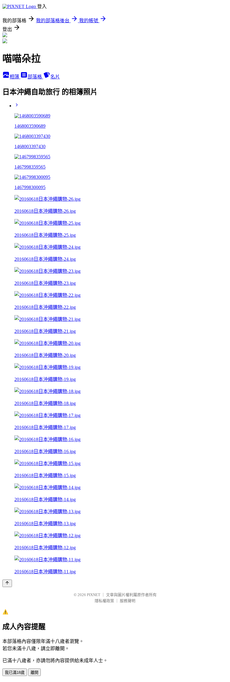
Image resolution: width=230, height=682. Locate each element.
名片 (55, 76)
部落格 (35, 76)
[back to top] (7, 583)
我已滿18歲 (15, 672)
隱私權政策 (104, 600)
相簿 (15, 76)
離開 (34, 672)
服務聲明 (127, 600)
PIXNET (93, 594)
